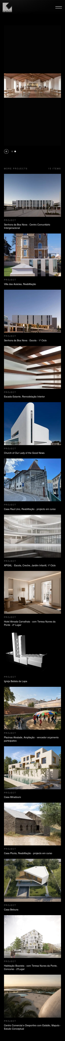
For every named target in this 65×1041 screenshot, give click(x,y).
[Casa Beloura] (32, 880)
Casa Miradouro (12, 797)
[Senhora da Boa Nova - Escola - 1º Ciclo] (32, 311)
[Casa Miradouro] (32, 767)
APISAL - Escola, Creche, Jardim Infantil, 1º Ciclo (30, 565)
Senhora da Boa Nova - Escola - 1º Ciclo (25, 340)
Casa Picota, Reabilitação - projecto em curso (28, 853)
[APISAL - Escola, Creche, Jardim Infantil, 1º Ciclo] (32, 536)
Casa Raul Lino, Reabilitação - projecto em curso (30, 509)
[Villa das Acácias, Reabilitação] (32, 255)
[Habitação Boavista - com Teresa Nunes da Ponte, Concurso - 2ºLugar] (32, 936)
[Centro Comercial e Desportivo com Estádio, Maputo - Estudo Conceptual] (32, 996)
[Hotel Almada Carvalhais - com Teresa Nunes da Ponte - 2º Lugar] (32, 592)
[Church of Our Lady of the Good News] (32, 423)
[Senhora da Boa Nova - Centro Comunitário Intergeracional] (32, 195)
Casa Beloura (11, 909)
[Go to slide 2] (15, 151)
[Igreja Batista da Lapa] (32, 651)
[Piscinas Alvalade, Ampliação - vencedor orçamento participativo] (32, 708)
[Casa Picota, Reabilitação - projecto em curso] (32, 824)
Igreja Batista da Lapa (15, 681)
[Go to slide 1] (12, 151)
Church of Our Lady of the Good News (24, 452)
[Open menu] (58, 7)
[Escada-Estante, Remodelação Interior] (32, 367)
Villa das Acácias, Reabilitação (20, 284)
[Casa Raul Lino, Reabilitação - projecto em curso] (32, 479)
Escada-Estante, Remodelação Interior (24, 396)
